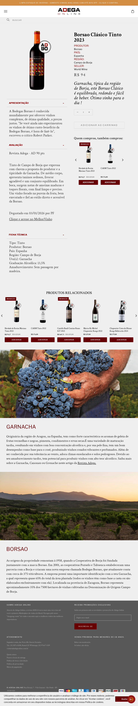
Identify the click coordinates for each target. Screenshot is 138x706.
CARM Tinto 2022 (108, 168)
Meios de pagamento (14, 667)
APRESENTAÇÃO (19, 103)
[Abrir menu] (5, 11)
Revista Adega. (87, 463)
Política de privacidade (15, 664)
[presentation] (76, 160)
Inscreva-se (85, 626)
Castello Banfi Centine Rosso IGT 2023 (68, 329)
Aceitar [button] (124, 699)
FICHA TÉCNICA (18, 234)
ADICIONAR (88, 182)
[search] (70, 20)
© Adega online (15, 688)
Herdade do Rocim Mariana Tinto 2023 (87, 169)
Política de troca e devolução (17, 660)
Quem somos (11, 654)
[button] (104, 702)
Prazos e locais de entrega (16, 657)
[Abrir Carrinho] (132, 11)
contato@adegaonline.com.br (17, 648)
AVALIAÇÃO (16, 145)
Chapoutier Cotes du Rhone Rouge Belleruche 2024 (121, 329)
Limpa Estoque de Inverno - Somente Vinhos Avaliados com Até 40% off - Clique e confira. (69, 3)
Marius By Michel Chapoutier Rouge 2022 (92, 329)
